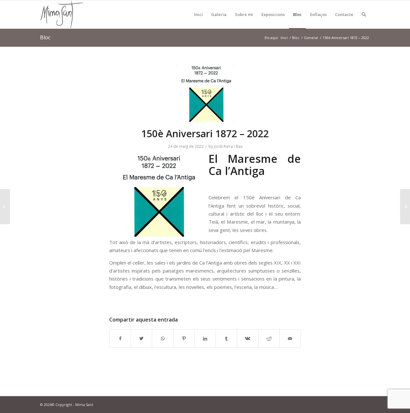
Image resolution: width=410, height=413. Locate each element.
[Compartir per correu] (290, 338)
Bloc (45, 37)
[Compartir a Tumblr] (226, 338)
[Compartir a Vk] (247, 338)
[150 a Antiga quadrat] (205, 94)
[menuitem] (198, 14)
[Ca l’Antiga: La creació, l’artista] (405, 206)
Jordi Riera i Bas (228, 146)
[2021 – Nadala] (5, 206)
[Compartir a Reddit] (268, 338)
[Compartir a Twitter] (141, 338)
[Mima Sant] (61, 14)
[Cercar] (363, 14)
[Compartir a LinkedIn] (205, 338)
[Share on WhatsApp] (162, 338)
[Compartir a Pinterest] (184, 338)
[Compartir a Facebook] (120, 338)
